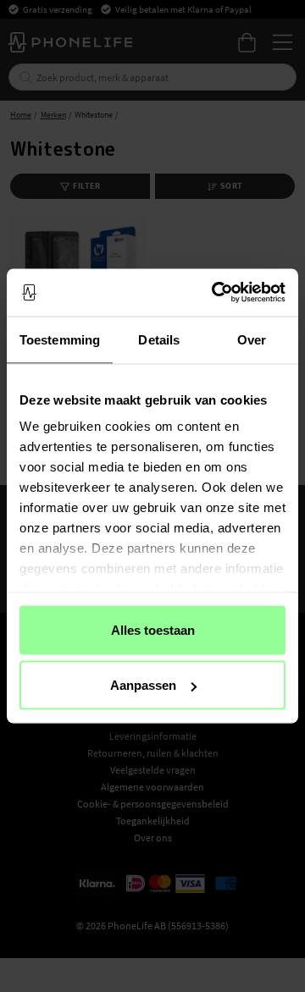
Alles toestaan (153, 629)
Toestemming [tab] (59, 339)
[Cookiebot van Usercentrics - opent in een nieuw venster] (215, 293)
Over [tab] (251, 339)
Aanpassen (143, 685)
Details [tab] (159, 339)
